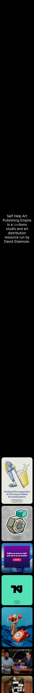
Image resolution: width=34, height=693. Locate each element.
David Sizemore (16, 241)
